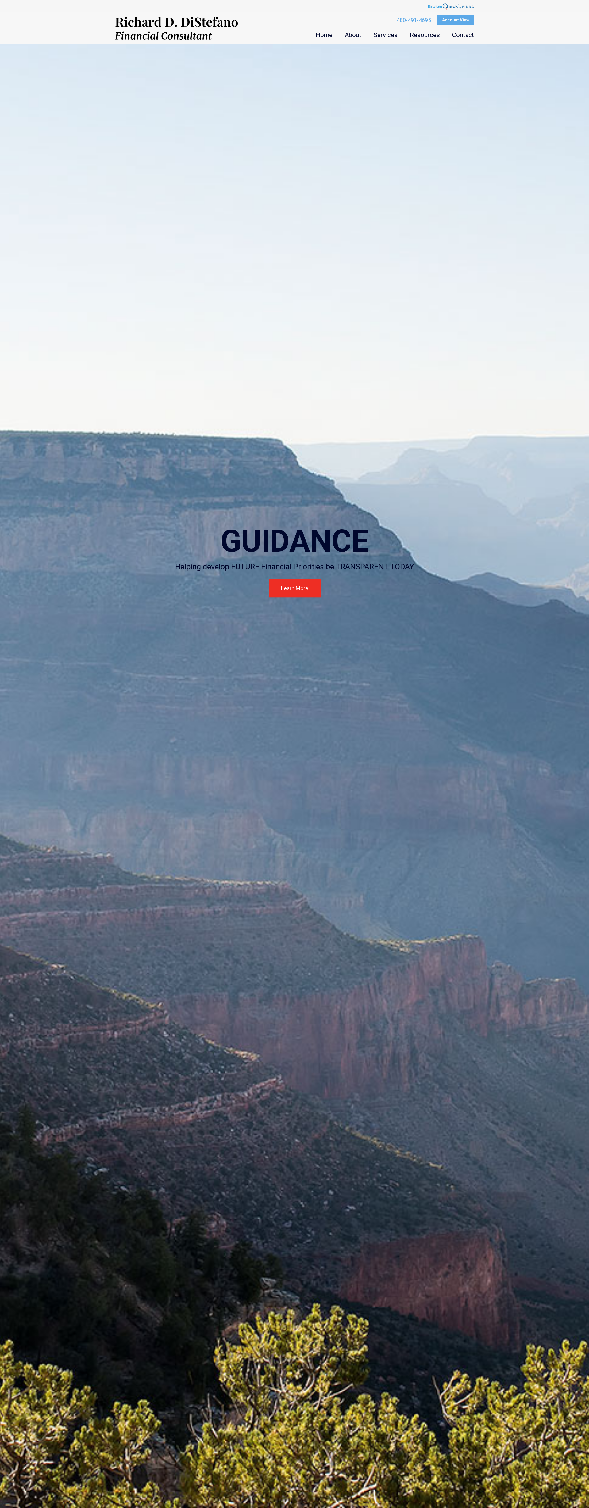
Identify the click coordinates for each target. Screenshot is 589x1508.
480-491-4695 (414, 20)
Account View (455, 19)
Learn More (294, 588)
